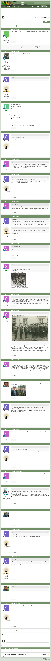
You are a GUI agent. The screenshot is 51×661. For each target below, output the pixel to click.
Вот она (17, 233)
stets (6, 486)
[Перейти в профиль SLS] (6, 79)
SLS (6, 74)
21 (18, 630)
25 (25, 630)
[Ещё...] (48, 29)
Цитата (14, 41)
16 (6, 169)
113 (6, 496)
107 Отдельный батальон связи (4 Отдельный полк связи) (19, 17)
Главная (4, 6)
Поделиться (38, 17)
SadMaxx (6, 509)
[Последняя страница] (30, 26)
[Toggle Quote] (12, 77)
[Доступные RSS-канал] (48, 654)
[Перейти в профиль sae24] (6, 164)
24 (23, 630)
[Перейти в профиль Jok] (6, 34)
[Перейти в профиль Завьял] (6, 56)
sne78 (6, 379)
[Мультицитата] (12, 42)
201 (6, 61)
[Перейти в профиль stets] (6, 490)
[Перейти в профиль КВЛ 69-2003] (6, 106)
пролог (6, 583)
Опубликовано (15, 29)
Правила (14, 6)
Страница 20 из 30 (35, 630)
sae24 (6, 159)
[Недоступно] (18, 390)
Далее (28, 630)
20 (16, 630)
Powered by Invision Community (45, 659)
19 (14, 630)
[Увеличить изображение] (23, 31)
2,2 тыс (6, 93)
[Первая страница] (2, 26)
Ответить (46, 21)
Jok (6, 29)
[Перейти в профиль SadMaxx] (6, 514)
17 (6, 39)
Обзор (9, 6)
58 (6, 112)
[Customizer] (47, 6)
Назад (5, 630)
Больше (20, 6)
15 (7, 630)
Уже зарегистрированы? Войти (34, 6)
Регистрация (43, 6)
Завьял (6, 51)
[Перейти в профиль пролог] (6, 588)
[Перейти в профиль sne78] (6, 384)
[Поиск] (49, 3)
